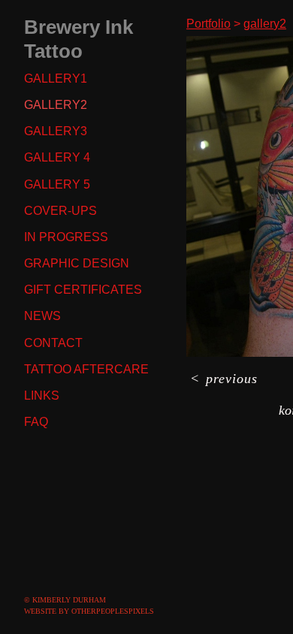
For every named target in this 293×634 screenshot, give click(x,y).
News (42, 315)
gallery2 (55, 104)
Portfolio (208, 23)
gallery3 (55, 131)
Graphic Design (76, 263)
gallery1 (55, 78)
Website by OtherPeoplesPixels (89, 611)
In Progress (66, 237)
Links (41, 395)
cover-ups (60, 210)
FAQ (36, 421)
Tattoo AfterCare (86, 369)
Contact (53, 343)
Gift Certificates (83, 289)
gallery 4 (57, 157)
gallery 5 (57, 184)
